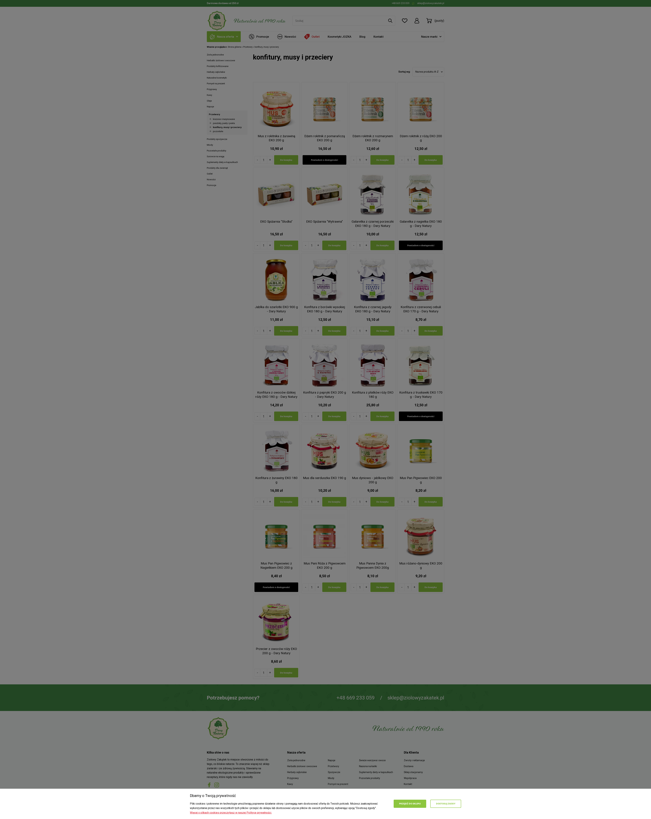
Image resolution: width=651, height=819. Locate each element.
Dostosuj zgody (445, 803)
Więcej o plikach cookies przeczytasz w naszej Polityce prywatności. (231, 812)
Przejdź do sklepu (410, 803)
